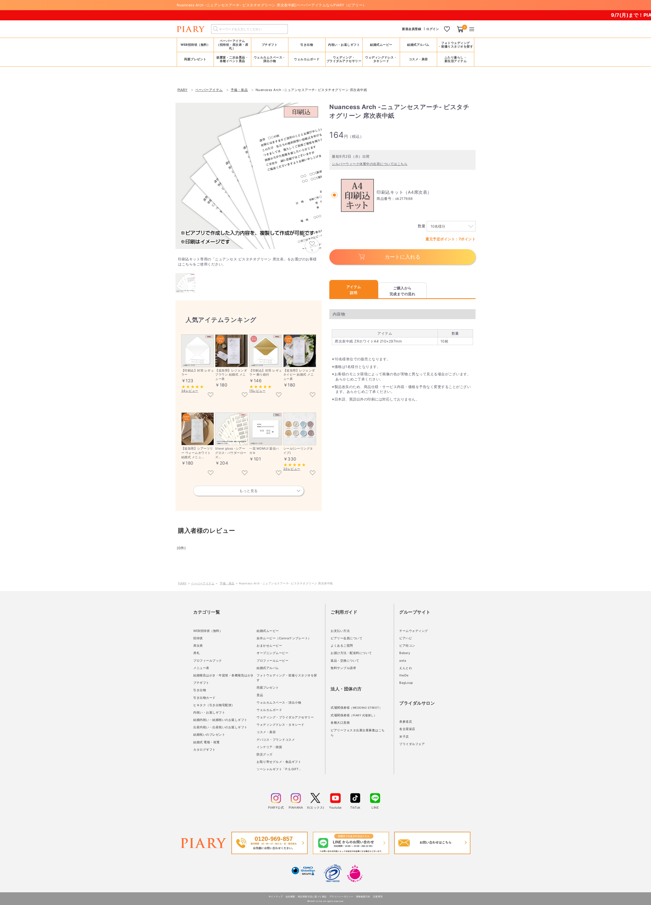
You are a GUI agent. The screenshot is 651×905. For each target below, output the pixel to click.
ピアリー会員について (346, 638)
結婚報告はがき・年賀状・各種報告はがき (223, 675)
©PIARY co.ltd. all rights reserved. (325, 901)
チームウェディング (413, 631)
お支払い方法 (340, 631)
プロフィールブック (207, 660)
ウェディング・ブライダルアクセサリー (285, 717)
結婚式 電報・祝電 (206, 742)
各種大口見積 (340, 722)
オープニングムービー (272, 653)
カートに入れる (402, 257)
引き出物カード (204, 698)
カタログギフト (204, 749)
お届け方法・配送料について (351, 653)
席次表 (198, 645)
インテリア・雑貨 (269, 747)
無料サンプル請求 (343, 668)
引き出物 (199, 690)
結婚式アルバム (418, 45)
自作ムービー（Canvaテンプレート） (284, 638)
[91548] (312, 395)
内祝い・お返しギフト (209, 712)
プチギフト (201, 683)
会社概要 (290, 896)
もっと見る (248, 490)
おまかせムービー (269, 645)
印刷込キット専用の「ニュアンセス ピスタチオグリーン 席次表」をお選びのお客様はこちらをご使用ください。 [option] (247, 261)
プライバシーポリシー (341, 896)
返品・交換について (345, 660)
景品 (260, 695)
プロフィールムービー (272, 660)
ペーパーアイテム (202, 583)
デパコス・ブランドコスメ (276, 739)
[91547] (244, 395)
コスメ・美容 (266, 732)
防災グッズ (265, 754)
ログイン (432, 29)
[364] (312, 473)
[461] (210, 395)
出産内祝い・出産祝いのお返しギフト (220, 727)
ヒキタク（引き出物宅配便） (214, 705)
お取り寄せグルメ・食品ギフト (279, 762)
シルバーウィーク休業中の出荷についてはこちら (369, 164)
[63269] (244, 473)
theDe (404, 675)
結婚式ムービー (268, 631)
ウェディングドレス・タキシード (280, 724)
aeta (402, 660)
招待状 (198, 638)
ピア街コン (407, 645)
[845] (279, 395)
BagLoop (406, 683)
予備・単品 (227, 583)
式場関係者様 (356, 707)
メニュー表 (201, 668)
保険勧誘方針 (363, 896)
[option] (248, 176)
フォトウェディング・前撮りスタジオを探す (455, 44)
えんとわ (405, 668)
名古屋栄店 (407, 729)
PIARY (182, 583)
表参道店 (405, 721)
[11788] (279, 473)
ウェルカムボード (269, 710)
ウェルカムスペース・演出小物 (279, 702)
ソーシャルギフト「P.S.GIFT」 (279, 769)
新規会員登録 (411, 29)
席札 (196, 653)
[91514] (210, 473)
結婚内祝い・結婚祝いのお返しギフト (220, 720)
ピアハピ (405, 638)
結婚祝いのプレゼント (209, 734)
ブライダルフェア (412, 744)
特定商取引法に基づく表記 (312, 896)
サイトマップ (276, 896)
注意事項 (378, 896)
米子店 (404, 736)
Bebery (404, 653)
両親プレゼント (268, 687)
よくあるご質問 (342, 645)
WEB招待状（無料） (195, 45)
